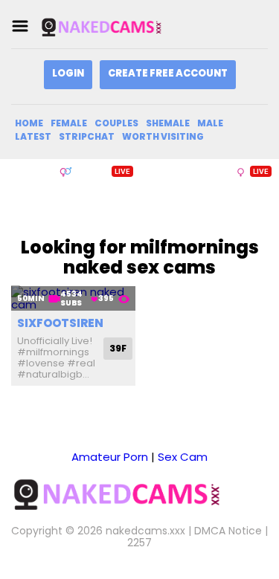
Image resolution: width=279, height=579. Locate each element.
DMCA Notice (228, 530)
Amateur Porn (109, 457)
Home (29, 123)
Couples (116, 123)
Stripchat (87, 136)
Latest (33, 136)
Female (69, 123)
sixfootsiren (60, 323)
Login (68, 73)
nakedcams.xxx (145, 530)
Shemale (168, 123)
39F (117, 348)
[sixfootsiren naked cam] (73, 298)
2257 (139, 542)
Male (210, 123)
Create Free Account (168, 73)
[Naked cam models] (114, 26)
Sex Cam (183, 457)
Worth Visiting (163, 136)
